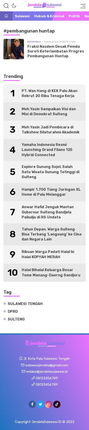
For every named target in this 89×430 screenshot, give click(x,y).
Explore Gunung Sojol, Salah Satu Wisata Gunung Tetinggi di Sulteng (50, 172)
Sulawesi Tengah (25, 304)
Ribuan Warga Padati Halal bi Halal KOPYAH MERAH (48, 254)
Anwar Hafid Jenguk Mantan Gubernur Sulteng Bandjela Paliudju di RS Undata (48, 212)
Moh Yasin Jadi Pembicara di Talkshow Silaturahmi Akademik (50, 129)
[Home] (6, 16)
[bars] (82, 5)
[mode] (14, 5)
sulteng (16, 319)
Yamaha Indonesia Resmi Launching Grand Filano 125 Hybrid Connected (47, 149)
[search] (6, 5)
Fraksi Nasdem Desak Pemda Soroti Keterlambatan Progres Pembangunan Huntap (55, 51)
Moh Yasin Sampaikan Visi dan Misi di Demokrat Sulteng (49, 111)
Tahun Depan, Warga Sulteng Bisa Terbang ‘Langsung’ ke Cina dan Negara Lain (51, 234)
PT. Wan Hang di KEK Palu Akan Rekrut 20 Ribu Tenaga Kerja (49, 93)
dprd (13, 311)
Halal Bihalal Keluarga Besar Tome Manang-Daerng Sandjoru (51, 272)
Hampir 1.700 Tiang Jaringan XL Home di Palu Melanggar (51, 192)
